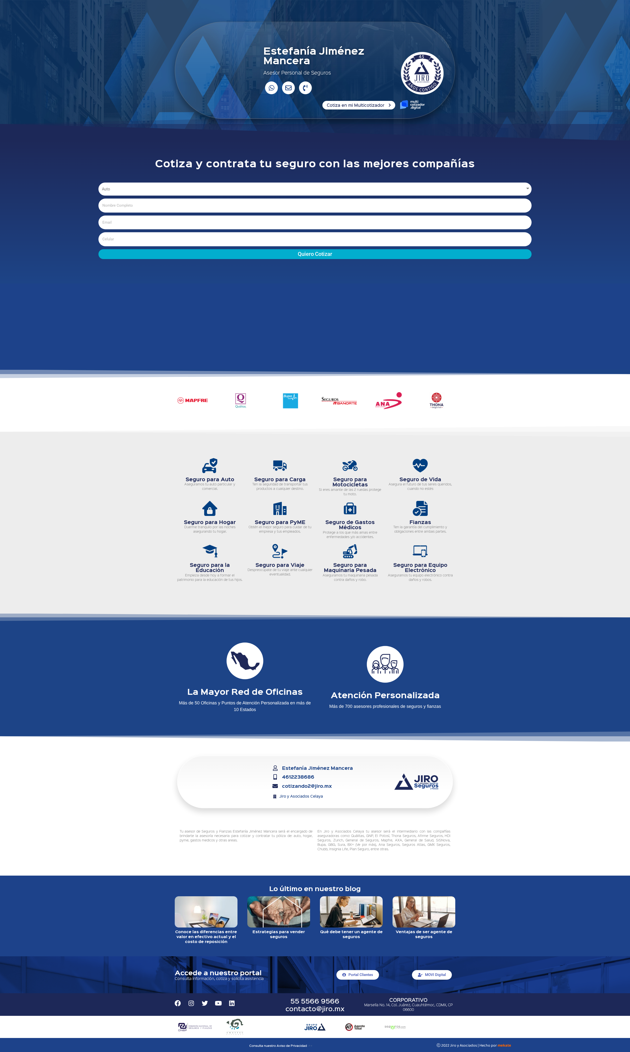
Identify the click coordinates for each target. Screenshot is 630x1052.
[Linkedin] (232, 1003)
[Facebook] (178, 1003)
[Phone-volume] (305, 87)
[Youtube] (218, 1003)
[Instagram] (191, 1003)
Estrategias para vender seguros (278, 934)
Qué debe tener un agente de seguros (351, 934)
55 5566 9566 (314, 1000)
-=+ (310, 1045)
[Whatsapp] (271, 87)
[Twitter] (205, 1003)
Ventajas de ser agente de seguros (424, 934)
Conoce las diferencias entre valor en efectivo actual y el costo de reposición (206, 936)
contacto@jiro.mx (315, 1008)
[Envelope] (288, 87)
